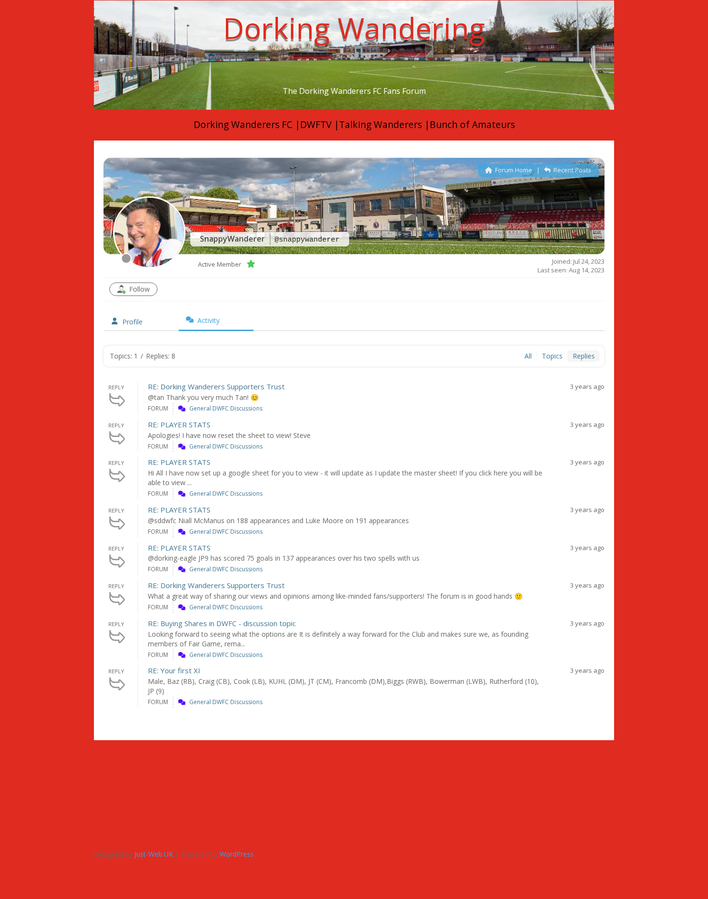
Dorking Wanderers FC (243, 124)
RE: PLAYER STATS (179, 424)
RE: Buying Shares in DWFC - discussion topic (222, 623)
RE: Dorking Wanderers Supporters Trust (216, 386)
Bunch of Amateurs (472, 124)
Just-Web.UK (153, 854)
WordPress (237, 854)
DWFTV (317, 124)
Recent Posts (571, 170)
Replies (584, 355)
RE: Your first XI (174, 670)
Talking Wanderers (381, 124)
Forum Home (513, 170)
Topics (552, 355)
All (528, 355)
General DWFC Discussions (225, 408)
